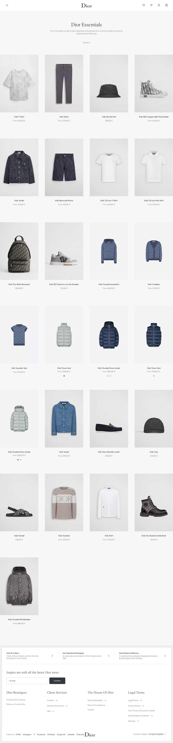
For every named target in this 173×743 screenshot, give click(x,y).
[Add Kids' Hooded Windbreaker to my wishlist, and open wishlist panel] (39, 562)
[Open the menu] (7, 5)
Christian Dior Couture (15, 700)
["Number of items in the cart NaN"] (166, 5)
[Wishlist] (151, 5)
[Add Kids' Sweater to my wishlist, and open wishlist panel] (84, 478)
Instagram (27, 734)
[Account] (159, 5)
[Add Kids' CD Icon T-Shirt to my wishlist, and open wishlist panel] (129, 143)
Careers (91, 710)
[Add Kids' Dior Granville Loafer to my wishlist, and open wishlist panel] (129, 394)
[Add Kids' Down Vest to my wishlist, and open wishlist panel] (84, 310)
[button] (39, 59)
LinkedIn (70, 734)
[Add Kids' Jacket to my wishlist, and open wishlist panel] (39, 143)
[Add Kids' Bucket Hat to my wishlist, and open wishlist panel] (129, 59)
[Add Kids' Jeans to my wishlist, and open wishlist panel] (84, 59)
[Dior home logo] (86, 5)
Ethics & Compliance (96, 705)
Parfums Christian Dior (15, 704)
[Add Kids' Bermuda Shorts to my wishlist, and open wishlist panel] (84, 143)
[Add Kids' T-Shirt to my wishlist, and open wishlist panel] (39, 59)
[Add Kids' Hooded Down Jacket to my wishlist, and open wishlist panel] (129, 310)
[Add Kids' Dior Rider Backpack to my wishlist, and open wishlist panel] (39, 226)
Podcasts (80, 734)
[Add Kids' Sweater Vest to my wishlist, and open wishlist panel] (39, 310)
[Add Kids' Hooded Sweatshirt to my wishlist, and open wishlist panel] (129, 226)
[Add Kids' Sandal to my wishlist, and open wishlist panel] (39, 478)
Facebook (41, 734)
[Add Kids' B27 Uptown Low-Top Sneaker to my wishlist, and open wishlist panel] (84, 226)
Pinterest (51, 734)
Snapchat (61, 734)
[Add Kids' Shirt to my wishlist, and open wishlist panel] (129, 478)
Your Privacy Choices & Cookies (141, 711)
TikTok (18, 734)
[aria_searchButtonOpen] (143, 5)
